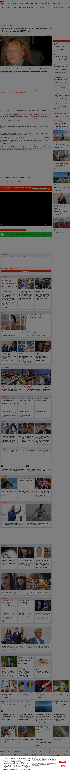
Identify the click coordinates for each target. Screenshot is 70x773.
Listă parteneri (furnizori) (35, 765)
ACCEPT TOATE (62, 761)
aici (5, 767)
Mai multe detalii (18, 761)
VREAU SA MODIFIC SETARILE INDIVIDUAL (62, 766)
